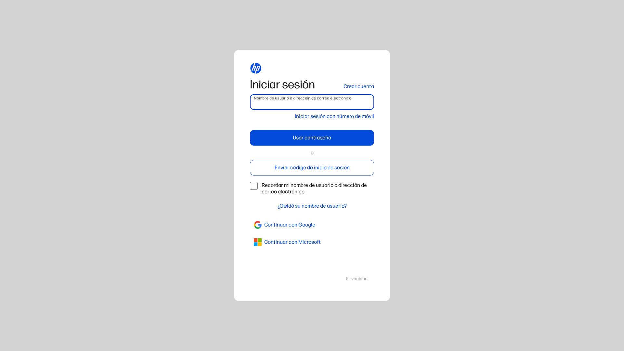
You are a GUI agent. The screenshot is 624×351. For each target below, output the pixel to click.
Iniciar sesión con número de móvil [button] (334, 116)
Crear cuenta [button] (359, 86)
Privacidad (357, 278)
